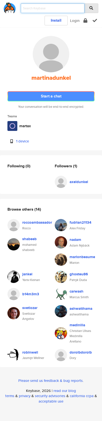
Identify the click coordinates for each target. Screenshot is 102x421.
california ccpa (82, 395)
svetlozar (29, 308)
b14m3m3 (30, 294)
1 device (22, 141)
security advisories (50, 395)
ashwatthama (81, 308)
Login (74, 20)
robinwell (30, 352)
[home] (10, 7)
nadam (75, 239)
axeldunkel (79, 182)
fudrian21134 (80, 222)
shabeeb (29, 239)
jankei (27, 274)
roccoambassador (37, 222)
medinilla (77, 325)
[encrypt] (85, 20)
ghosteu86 (79, 274)
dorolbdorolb (81, 352)
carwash (76, 291)
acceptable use (51, 401)
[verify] (95, 20)
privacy (24, 395)
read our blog (64, 390)
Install (56, 20)
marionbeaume (82, 257)
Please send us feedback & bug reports (50, 380)
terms (9, 395)
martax (25, 126)
